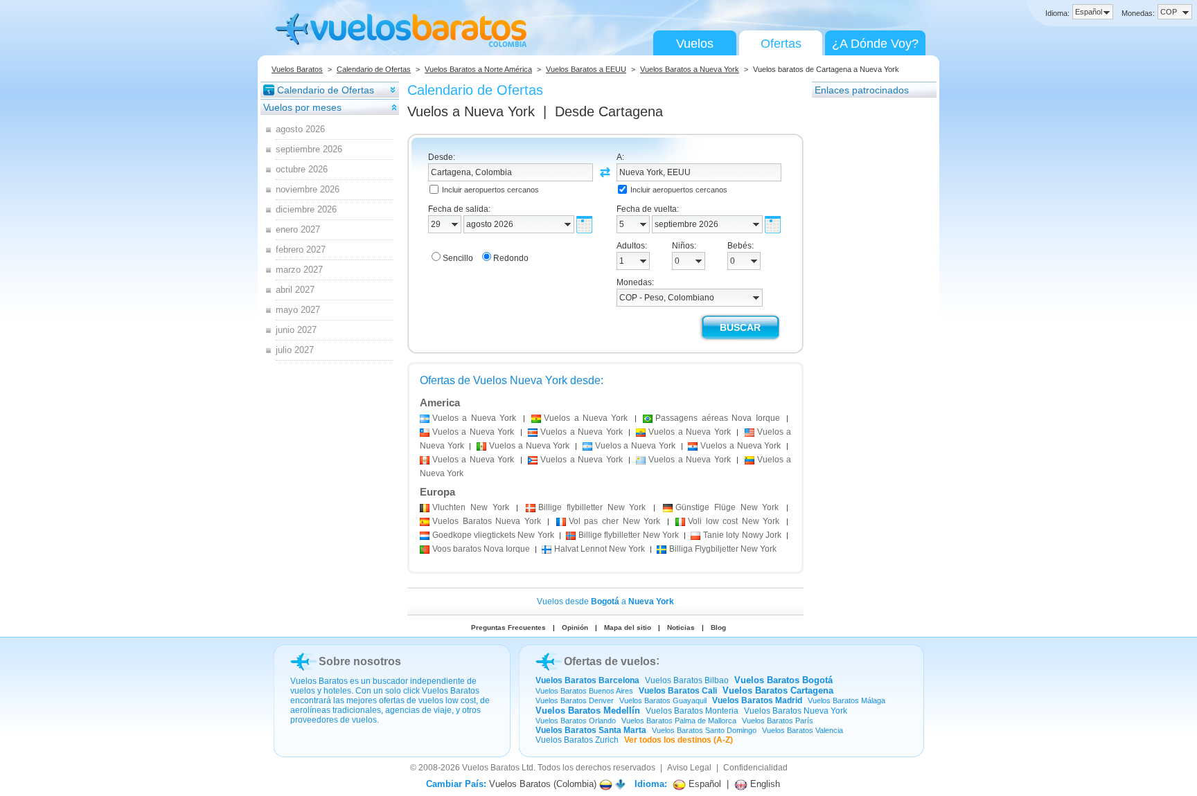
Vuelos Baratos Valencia (802, 730)
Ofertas (781, 44)
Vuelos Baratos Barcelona (587, 680)
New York (470, 507)
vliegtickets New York (493, 535)
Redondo (511, 258)
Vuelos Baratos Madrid (757, 700)
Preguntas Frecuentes (508, 627)
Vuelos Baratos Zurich (577, 740)
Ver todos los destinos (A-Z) (678, 740)
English (763, 784)
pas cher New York (614, 521)
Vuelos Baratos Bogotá (783, 680)
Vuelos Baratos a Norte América (478, 69)
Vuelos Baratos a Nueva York (689, 69)
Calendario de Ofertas (374, 69)
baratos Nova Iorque (481, 549)
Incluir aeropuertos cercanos (490, 190)
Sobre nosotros (360, 661)
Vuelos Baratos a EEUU (586, 69)
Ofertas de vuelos (610, 661)
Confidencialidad (755, 767)
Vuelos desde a (605, 601)
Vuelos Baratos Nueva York (795, 711)
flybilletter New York (592, 507)
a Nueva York (474, 418)
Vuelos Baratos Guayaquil (663, 700)
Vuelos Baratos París (777, 720)
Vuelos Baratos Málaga (846, 700)
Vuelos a (471, 111)
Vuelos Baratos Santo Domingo (704, 730)
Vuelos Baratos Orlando (575, 720)
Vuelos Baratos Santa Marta (590, 730)
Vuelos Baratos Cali (678, 691)
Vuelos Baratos (297, 69)
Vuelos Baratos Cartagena (777, 690)
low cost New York (733, 521)
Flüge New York (727, 507)
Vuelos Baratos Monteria (692, 711)
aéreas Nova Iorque (717, 418)
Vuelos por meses (302, 107)
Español (703, 784)
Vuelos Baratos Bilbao (687, 680)
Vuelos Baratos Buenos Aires (584, 691)
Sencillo (458, 258)
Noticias (681, 627)
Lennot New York (599, 549)
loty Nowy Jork (742, 535)
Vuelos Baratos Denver (574, 700)
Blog (718, 627)
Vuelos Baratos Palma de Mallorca (678, 720)
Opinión (575, 627)
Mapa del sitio (627, 627)
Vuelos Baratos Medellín (587, 710)
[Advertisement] (867, 306)
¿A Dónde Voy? (875, 44)
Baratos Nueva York (486, 521)
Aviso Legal (689, 767)
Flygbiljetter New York (723, 549)
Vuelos (694, 44)
